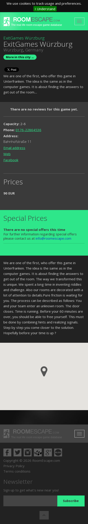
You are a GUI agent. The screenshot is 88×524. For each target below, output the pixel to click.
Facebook (10, 160)
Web (7, 154)
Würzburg (13, 50)
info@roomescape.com (53, 238)
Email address (14, 148)
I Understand (45, 9)
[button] (44, 371)
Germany (34, 50)
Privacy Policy (14, 466)
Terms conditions (16, 471)
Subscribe (71, 501)
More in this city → (20, 57)
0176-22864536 (28, 130)
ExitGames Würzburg (24, 38)
